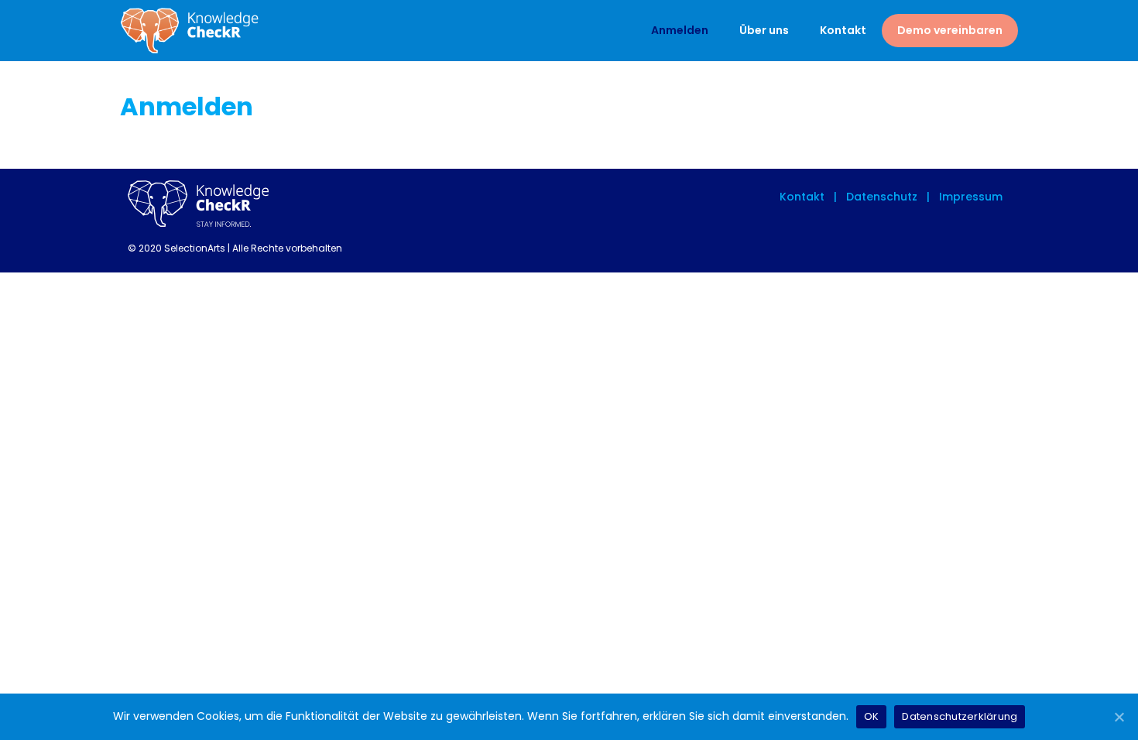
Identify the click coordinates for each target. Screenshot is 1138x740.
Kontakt (843, 30)
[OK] (1118, 717)
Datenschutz (880, 196)
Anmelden (679, 30)
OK (871, 716)
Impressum (969, 196)
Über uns (764, 30)
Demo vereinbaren (950, 30)
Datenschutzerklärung (959, 716)
